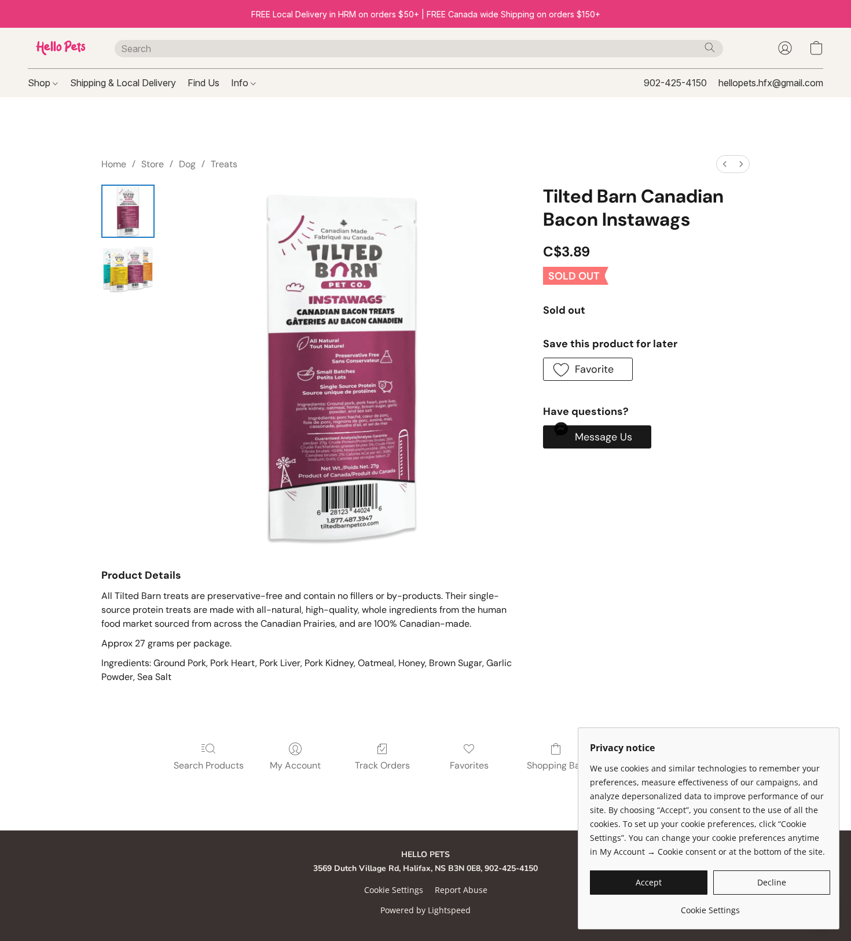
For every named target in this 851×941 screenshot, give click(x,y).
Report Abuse (461, 889)
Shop (40, 83)
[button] (59, 48)
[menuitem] (725, 164)
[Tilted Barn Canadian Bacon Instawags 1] (128, 269)
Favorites (469, 765)
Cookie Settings (393, 889)
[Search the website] (709, 47)
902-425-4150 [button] (675, 83)
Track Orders (382, 765)
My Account (295, 765)
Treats (224, 164)
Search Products (209, 765)
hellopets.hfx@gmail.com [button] (770, 83)
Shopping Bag (556, 765)
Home (113, 164)
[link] (710, 906)
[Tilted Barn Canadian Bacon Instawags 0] (128, 211)
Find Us (203, 83)
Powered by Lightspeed (425, 910)
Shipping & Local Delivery (123, 83)
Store (152, 164)
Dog (187, 164)
